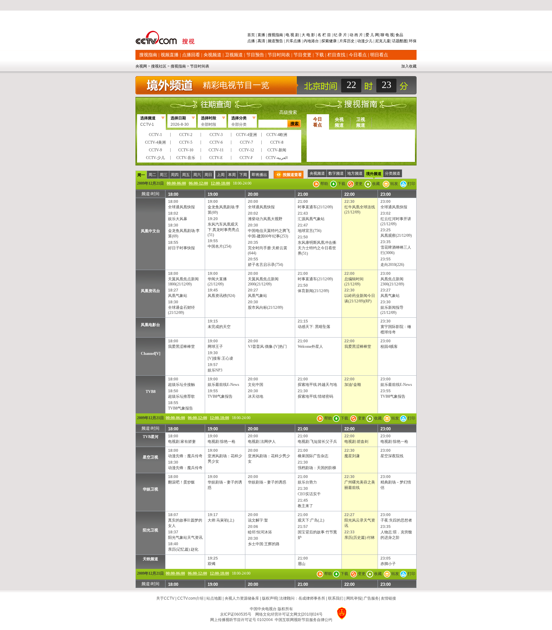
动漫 (361, 41)
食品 (399, 35)
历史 (351, 41)
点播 (251, 41)
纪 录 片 (340, 35)
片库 (289, 41)
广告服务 (371, 598)
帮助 (323, 183)
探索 (325, 41)
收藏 (375, 183)
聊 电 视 (386, 35)
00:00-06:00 (176, 183)
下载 (319, 54)
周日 (208, 174)
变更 (358, 183)
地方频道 (355, 173)
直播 (261, 35)
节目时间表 (279, 54)
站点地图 (214, 598)
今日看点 (358, 54)
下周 (243, 174)
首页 (251, 35)
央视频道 (212, 54)
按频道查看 (292, 174)
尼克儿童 (382, 41)
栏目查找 (336, 54)
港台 (315, 41)
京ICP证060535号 (235, 614)
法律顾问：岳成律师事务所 (302, 598)
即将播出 (259, 174)
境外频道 (373, 173)
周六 (197, 174)
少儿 (368, 41)
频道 (271, 41)
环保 (412, 41)
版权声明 (269, 598)
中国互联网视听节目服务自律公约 (303, 620)
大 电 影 (308, 35)
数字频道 (336, 173)
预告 (279, 41)
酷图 (403, 41)
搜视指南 (275, 35)
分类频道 (392, 173)
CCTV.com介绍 (190, 598)
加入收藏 (409, 66)
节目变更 (302, 54)
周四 (175, 174)
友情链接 (388, 598)
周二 (152, 174)
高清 (261, 41)
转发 (393, 183)
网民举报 (354, 598)
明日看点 (379, 54)
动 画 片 (356, 35)
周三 (163, 174)
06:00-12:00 (198, 183)
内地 (307, 41)
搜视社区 (158, 66)
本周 (232, 174)
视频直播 (170, 54)
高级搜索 (288, 112)
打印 (411, 183)
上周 (221, 174)
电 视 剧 (292, 35)
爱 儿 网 (371, 35)
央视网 (141, 66)
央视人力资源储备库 (242, 598)
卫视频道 (234, 54)
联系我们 (335, 598)
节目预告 (255, 54)
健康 (333, 41)
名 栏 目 (324, 35)
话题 (396, 41)
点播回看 (191, 54)
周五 (186, 174)
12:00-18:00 (220, 183)
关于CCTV (165, 598)
